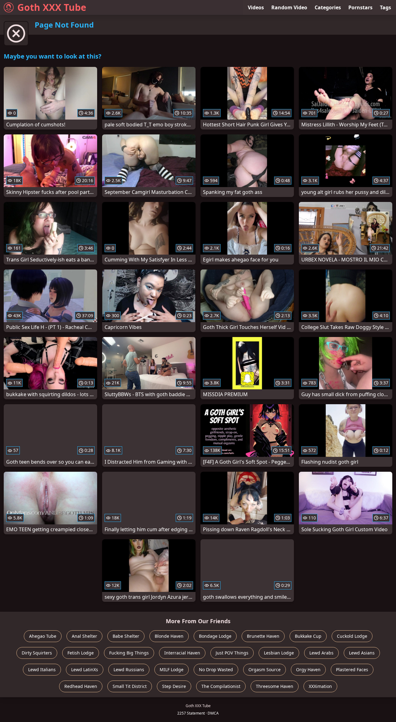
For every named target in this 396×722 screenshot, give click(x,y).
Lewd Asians (362, 653)
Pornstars (360, 7)
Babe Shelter (126, 636)
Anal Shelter (84, 636)
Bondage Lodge (215, 636)
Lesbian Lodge (279, 653)
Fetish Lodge (80, 653)
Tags (385, 7)
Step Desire (174, 686)
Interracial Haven (182, 653)
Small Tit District (130, 686)
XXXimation (320, 686)
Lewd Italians (42, 669)
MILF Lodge (171, 669)
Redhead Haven (80, 686)
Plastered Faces (352, 669)
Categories (328, 7)
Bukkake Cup (308, 636)
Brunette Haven (263, 636)
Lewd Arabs (321, 653)
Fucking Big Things (129, 653)
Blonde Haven (169, 636)
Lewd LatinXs (84, 669)
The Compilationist (220, 686)
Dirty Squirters (37, 653)
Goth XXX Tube (51, 7)
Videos (256, 7)
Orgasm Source (264, 669)
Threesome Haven (274, 686)
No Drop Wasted (216, 669)
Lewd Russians (129, 669)
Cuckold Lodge (352, 636)
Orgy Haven (308, 669)
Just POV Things (232, 653)
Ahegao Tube (42, 636)
